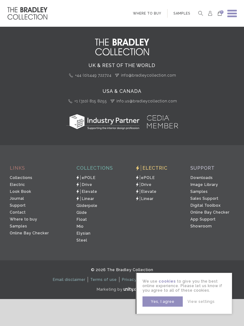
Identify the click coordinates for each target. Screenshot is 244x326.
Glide (81, 212)
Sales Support (204, 198)
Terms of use (103, 279)
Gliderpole (86, 205)
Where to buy (23, 219)
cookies (167, 281)
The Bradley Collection (27, 13)
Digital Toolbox (205, 205)
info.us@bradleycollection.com (147, 101)
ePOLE (89, 177)
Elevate (89, 191)
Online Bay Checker (29, 233)
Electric (17, 184)
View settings (201, 301)
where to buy (147, 13)
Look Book (20, 191)
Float (81, 219)
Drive (87, 184)
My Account (210, 13)
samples (181, 13)
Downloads (201, 177)
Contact (18, 212)
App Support (203, 219)
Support (18, 205)
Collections (21, 177)
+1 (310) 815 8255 (90, 101)
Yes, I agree (162, 301)
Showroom (201, 226)
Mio (80, 226)
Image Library (204, 184)
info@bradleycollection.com (148, 75)
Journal (17, 198)
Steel (81, 240)
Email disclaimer (69, 279)
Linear (88, 198)
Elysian (83, 233)
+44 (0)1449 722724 (93, 75)
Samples (18, 226)
